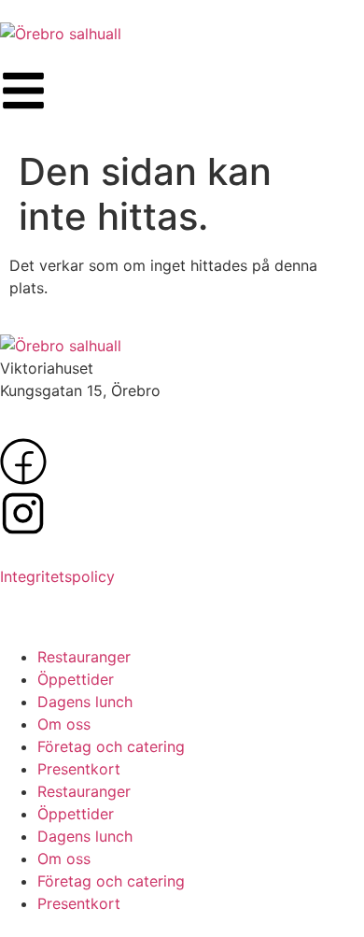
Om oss (64, 724)
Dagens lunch (85, 701)
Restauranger (84, 656)
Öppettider (75, 679)
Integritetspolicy (57, 576)
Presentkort (78, 769)
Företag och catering (111, 746)
